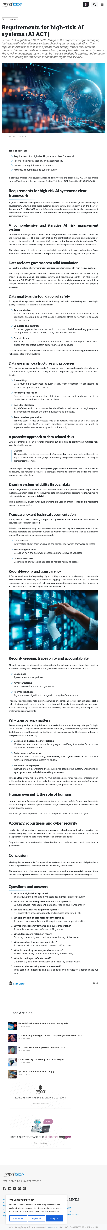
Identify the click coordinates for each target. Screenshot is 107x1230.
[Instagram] (19, 1188)
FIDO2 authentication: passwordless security (41, 1047)
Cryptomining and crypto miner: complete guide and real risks (50, 1035)
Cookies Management (67, 1214)
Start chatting (40, 1143)
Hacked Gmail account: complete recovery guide (43, 1023)
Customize (18, 1218)
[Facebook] (4, 1188)
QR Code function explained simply (36, 1071)
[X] (14, 1188)
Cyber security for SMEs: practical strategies (41, 1059)
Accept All (54, 1218)
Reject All (36, 1218)
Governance (11, 19)
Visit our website (40, 1103)
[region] (36, 1209)
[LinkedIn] (9, 1188)
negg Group (19, 983)
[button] (86, 4)
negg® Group (53, 1227)
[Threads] (24, 1188)
